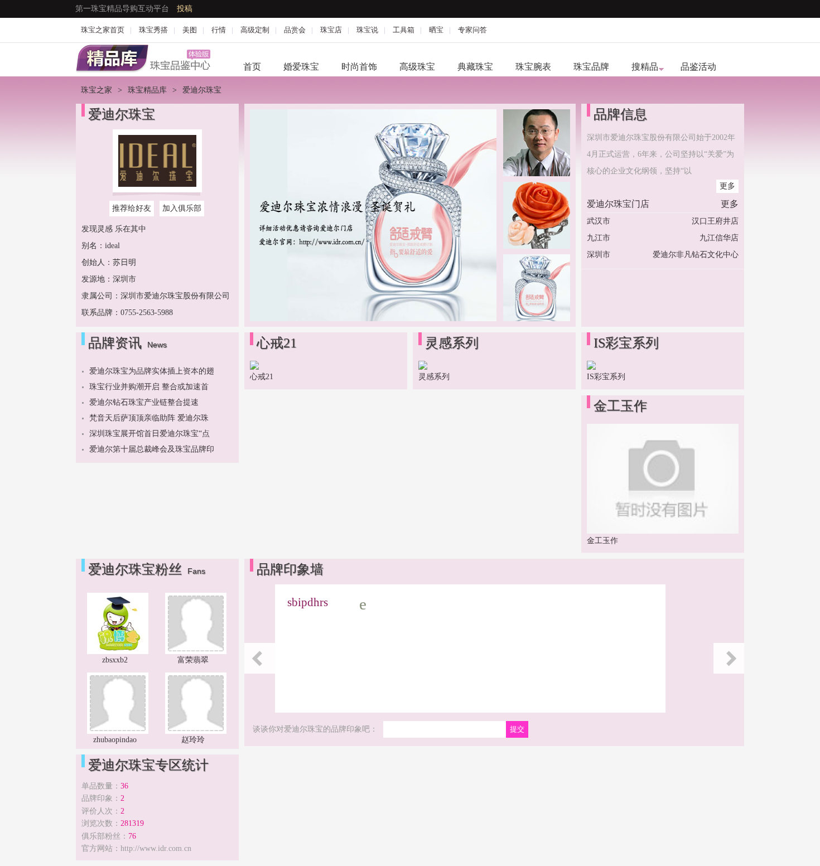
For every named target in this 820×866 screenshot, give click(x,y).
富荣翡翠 (193, 660)
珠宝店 (331, 30)
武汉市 (598, 221)
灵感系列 (434, 376)
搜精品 (644, 66)
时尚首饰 (359, 66)
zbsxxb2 (115, 660)
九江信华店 (719, 238)
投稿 (184, 8)
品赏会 (295, 30)
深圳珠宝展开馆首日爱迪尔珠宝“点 (149, 433)
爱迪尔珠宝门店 (618, 204)
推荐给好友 (131, 208)
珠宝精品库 (147, 90)
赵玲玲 (193, 740)
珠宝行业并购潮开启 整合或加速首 (149, 387)
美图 (189, 30)
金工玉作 (602, 540)
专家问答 (472, 30)
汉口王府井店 (715, 221)
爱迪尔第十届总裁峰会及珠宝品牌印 (151, 449)
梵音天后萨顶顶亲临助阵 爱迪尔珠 (149, 418)
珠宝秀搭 (153, 30)
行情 (218, 30)
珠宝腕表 (533, 66)
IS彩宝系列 (606, 376)
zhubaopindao (115, 740)
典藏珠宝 (475, 66)
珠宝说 (367, 30)
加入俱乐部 (181, 208)
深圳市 (598, 254)
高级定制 (254, 30)
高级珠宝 (417, 66)
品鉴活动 (698, 66)
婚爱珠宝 (301, 66)
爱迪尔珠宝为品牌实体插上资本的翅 (151, 371)
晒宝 (436, 30)
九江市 (598, 238)
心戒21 (261, 376)
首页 (252, 66)
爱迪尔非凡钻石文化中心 (696, 254)
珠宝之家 (96, 90)
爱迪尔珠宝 (121, 114)
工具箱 (403, 30)
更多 (727, 186)
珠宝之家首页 (102, 30)
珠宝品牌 (591, 66)
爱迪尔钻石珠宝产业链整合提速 (144, 402)
